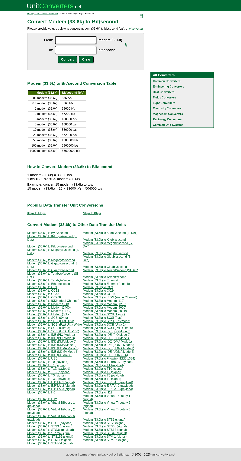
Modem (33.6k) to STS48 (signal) (105, 433)
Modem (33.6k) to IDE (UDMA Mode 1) (53, 348)
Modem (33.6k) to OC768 (44, 297)
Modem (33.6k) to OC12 (43, 290)
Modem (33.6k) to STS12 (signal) (105, 429)
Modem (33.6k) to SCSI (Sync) (47, 317)
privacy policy (107, 454)
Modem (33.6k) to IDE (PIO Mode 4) (106, 338)
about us (72, 454)
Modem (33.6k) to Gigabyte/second (50, 270)
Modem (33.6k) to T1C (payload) (48, 372)
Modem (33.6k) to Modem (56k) (48, 314)
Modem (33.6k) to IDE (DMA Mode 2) (51, 345)
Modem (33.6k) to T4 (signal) (102, 378)
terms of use (88, 454)
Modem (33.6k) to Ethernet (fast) (48, 283)
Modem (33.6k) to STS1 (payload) (49, 423)
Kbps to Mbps (36, 213)
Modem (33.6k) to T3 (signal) (46, 375)
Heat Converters (163, 92)
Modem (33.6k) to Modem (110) (103, 300)
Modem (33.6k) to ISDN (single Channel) (110, 297)
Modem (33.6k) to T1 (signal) (46, 365)
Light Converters (164, 102)
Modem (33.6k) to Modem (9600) (104, 307)
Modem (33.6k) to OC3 (98, 287)
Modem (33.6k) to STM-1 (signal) (105, 436)
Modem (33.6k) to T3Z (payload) (48, 378)
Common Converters (166, 81)
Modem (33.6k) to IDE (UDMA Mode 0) (108, 345)
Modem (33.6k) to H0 (41, 392)
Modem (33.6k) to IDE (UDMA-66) (105, 355)
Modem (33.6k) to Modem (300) (48, 304)
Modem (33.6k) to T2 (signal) (102, 372)
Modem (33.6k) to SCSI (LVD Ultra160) (53, 331)
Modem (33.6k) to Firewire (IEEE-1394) (109, 358)
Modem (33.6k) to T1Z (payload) (48, 368)
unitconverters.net (163, 454)
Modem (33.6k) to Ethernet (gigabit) (106, 283)
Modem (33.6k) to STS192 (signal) (50, 436)
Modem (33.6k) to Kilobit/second (104, 239)
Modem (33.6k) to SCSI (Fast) (102, 317)
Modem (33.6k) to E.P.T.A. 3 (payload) (108, 389)
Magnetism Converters (168, 113)
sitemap (124, 454)
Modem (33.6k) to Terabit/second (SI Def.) (110, 270)
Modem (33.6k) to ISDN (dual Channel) (53, 300)
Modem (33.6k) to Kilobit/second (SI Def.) (110, 232)
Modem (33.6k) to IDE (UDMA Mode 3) (53, 351)
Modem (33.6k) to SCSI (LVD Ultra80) (108, 328)
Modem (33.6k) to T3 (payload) (103, 375)
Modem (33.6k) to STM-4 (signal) (49, 440)
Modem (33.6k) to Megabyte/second (51, 260)
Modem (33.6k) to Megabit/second (105, 253)
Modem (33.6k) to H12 (42, 399)
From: (48, 40)
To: (50, 50)
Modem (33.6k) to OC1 (42, 287)
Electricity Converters (167, 108)
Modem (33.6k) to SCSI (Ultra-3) (48, 328)
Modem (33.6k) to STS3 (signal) (104, 423)
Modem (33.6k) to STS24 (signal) (49, 433)
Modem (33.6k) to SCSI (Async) (104, 314)
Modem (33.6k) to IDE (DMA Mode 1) (107, 341)
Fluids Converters (164, 97)
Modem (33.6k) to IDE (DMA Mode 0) (51, 341)
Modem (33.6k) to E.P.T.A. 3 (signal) (51, 389)
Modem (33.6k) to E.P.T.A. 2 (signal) (51, 385)
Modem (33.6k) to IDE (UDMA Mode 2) (108, 348)
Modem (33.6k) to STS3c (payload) (50, 429)
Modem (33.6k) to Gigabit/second (105, 266)
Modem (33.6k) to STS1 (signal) (104, 419)
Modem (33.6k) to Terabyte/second (50, 280)
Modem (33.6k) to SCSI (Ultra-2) (104, 324)
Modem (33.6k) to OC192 (99, 294)
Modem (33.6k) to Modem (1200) (104, 304)
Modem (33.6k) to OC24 (99, 290)
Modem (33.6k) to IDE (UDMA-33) (49, 355)
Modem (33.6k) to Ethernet (100, 280)
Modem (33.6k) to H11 (97, 392)
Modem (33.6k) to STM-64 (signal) (50, 443)
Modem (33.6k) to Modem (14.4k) (49, 311)
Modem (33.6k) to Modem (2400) (49, 307)
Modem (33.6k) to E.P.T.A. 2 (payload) (108, 385)
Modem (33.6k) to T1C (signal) (103, 368)
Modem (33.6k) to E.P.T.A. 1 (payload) (108, 382)
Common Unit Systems (168, 124)
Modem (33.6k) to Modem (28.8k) (105, 311)
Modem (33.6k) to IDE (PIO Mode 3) (51, 338)
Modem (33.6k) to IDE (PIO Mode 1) (51, 334)
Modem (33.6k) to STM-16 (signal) (105, 440)
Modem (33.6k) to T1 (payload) (103, 365)
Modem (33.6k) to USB (42, 358)
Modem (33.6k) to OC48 (43, 294)
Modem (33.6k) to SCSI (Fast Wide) (106, 321)
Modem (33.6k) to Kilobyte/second (50, 246)
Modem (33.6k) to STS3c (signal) (105, 426)
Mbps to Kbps (92, 213)
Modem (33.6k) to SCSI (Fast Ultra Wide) (54, 324)
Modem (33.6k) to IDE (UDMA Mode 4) (108, 351)
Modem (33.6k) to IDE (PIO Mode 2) (106, 334)
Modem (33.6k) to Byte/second (47, 232)
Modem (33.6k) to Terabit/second (104, 277)
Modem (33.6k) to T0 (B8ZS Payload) (108, 361)
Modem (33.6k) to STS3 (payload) (49, 426)
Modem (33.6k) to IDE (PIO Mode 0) (106, 331)
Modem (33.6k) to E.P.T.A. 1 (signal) (51, 382)
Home (30, 13)
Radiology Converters (167, 119)
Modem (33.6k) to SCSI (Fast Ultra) (50, 321)
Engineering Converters (168, 86)
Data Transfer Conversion (46, 13)
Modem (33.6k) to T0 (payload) (47, 361)
